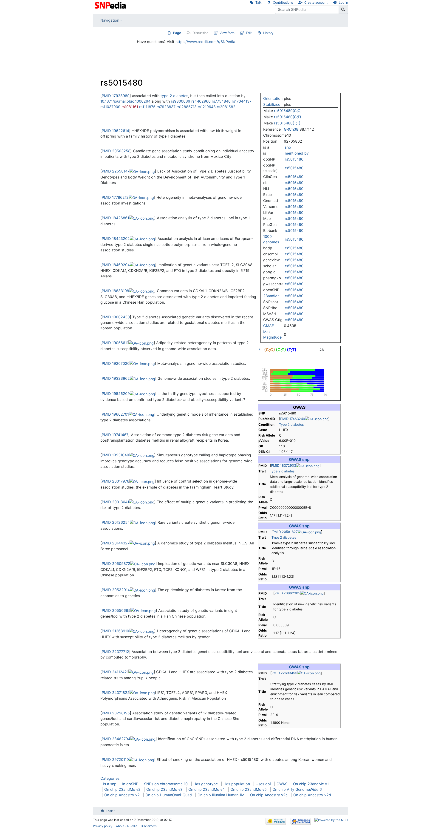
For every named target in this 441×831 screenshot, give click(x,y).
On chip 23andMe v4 (206, 789)
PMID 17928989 (116, 95)
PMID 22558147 (116, 171)
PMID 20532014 (116, 589)
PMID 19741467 (115, 434)
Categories (109, 778)
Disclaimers (149, 826)
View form (227, 33)
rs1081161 (130, 106)
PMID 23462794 (116, 738)
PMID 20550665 (116, 610)
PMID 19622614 (115, 130)
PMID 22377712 (115, 651)
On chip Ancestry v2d (312, 795)
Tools (109, 811)
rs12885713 (187, 106)
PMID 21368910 (115, 631)
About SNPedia (126, 826)
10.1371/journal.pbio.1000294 (125, 101)
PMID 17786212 (115, 197)
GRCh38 (291, 129)
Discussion (200, 33)
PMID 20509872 (116, 563)
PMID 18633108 (115, 290)
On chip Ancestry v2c (269, 795)
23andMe (271, 295)
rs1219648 (207, 106)
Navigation (109, 20)
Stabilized (271, 104)
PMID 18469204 (116, 264)
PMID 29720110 (115, 759)
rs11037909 (110, 106)
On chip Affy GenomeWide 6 (297, 789)
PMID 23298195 (116, 713)
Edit (249, 33)
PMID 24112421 (115, 672)
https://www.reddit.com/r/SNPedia (205, 41)
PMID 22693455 (284, 673)
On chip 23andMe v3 (164, 789)
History (268, 33)
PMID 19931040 (115, 455)
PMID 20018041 (115, 502)
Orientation (273, 98)
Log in (343, 2)
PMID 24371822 (116, 692)
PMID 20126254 (116, 522)
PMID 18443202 (116, 238)
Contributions (283, 2)
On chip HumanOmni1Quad (168, 795)
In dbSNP (130, 784)
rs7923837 (166, 106)
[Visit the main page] (111, 5)
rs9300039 (180, 101)
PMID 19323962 (116, 378)
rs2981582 (226, 106)
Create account (316, 2)
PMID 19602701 (115, 414)
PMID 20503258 (116, 151)
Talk (258, 2)
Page (177, 33)
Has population (236, 784)
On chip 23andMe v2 (122, 789)
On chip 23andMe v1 (311, 784)
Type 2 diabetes (291, 424)
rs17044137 (242, 101)
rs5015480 (294, 159)
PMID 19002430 (116, 317)
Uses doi (263, 784)
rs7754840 (221, 101)
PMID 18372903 (283, 465)
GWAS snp (299, 459)
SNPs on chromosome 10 (166, 784)
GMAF (268, 325)
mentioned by (297, 153)
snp (288, 147)
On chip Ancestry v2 (122, 795)
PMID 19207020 (116, 363)
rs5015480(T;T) (287, 123)
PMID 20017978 (115, 481)
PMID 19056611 (115, 342)
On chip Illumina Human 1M (221, 795)
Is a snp (109, 784)
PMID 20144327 (116, 543)
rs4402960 (201, 101)
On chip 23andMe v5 (248, 789)
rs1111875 (147, 106)
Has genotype (205, 784)
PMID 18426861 (115, 218)
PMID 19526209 (116, 393)
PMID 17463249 (292, 419)
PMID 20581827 (285, 532)
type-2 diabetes (174, 95)
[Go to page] (343, 9)
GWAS (282, 784)
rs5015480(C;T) (287, 117)
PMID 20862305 (287, 593)
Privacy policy (102, 826)
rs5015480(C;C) (288, 110)
